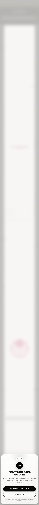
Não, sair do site (19, 494)
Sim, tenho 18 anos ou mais (19, 488)
